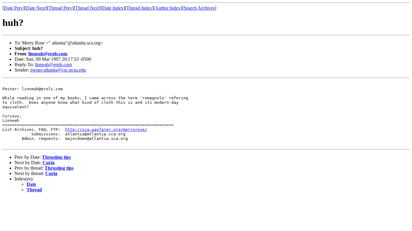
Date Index (112, 8)
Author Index (168, 8)
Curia (49, 162)
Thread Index (139, 8)
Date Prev (13, 8)
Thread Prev (60, 8)
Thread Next (87, 8)
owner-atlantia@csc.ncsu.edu (58, 69)
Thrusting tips (56, 157)
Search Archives (199, 8)
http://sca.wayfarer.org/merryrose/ (106, 129)
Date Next (36, 8)
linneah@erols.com (47, 53)
